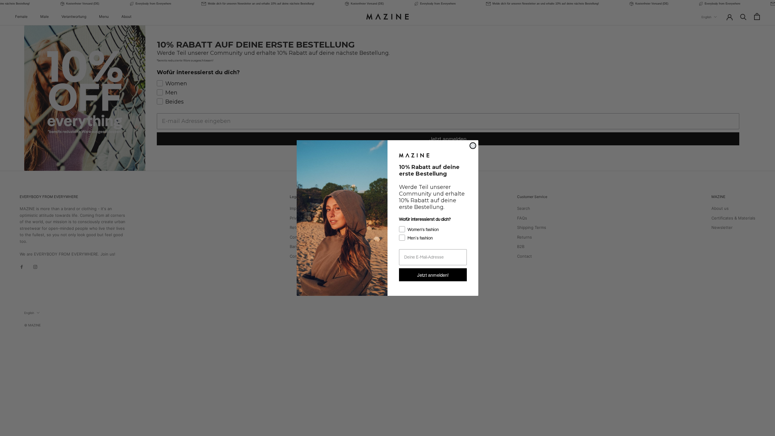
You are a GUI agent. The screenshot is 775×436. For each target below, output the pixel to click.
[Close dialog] (473, 146)
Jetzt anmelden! (433, 275)
